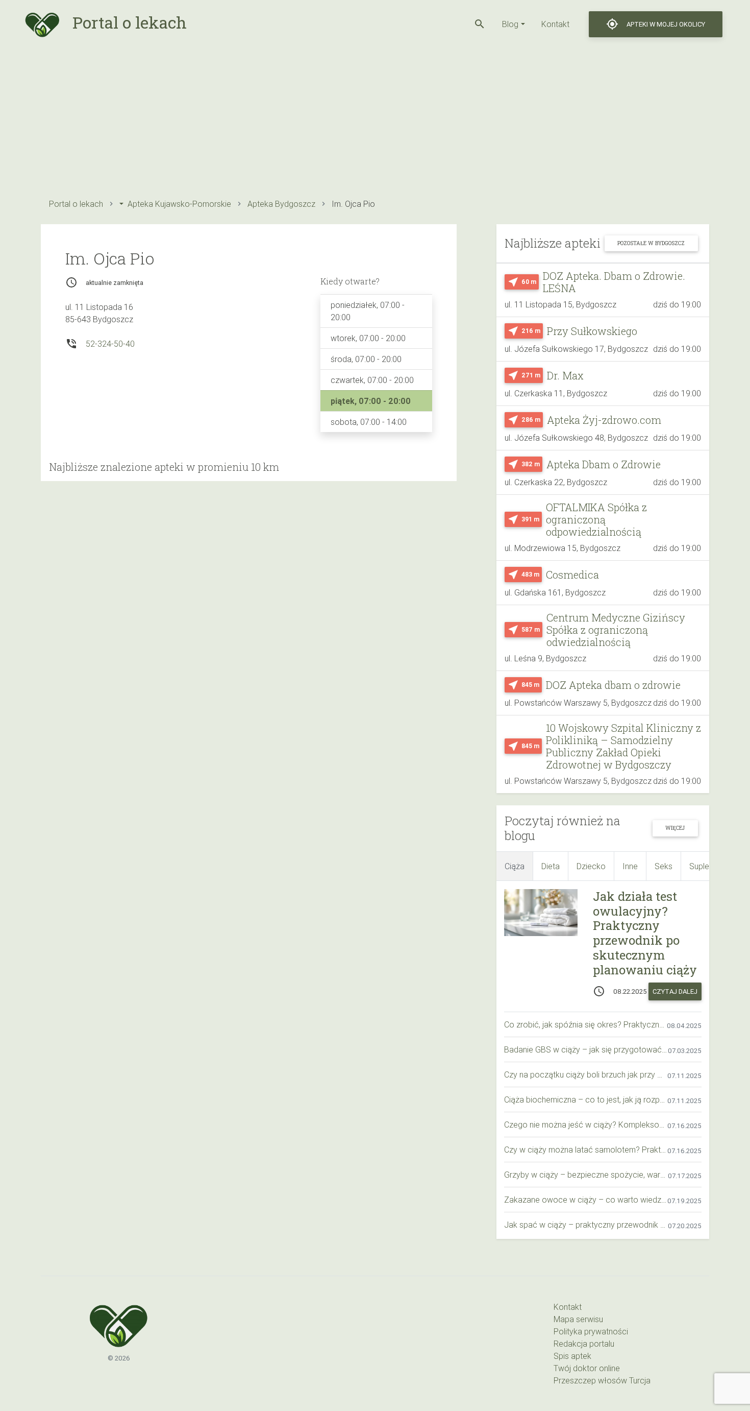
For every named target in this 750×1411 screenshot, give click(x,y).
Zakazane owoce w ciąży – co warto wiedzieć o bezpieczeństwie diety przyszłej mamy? (585, 1199)
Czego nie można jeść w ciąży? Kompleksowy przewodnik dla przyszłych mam (585, 1124)
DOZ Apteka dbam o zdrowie (613, 684)
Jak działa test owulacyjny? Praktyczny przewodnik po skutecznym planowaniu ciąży (645, 933)
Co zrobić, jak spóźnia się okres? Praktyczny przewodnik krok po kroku (585, 1024)
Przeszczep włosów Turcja (602, 1380)
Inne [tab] (630, 866)
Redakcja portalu (584, 1343)
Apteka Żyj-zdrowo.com (604, 419)
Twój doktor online (587, 1368)
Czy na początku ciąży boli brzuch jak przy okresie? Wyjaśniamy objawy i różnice (585, 1074)
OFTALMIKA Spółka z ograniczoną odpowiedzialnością (596, 519)
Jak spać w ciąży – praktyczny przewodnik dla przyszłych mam (586, 1224)
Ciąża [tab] (514, 866)
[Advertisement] (347, 120)
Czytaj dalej (675, 991)
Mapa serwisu (578, 1319)
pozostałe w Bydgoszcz (651, 243)
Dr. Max (565, 375)
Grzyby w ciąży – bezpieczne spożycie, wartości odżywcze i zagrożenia (586, 1174)
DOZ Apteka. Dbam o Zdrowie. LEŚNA (614, 282)
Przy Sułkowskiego (592, 331)
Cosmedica (572, 574)
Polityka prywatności (591, 1331)
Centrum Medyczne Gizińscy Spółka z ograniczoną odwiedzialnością (615, 630)
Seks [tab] (663, 866)
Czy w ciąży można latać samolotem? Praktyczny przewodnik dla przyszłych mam (585, 1149)
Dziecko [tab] (591, 866)
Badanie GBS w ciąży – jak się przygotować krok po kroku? (586, 1049)
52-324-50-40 (110, 344)
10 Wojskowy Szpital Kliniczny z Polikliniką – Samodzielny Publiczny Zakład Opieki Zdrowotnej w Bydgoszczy (623, 746)
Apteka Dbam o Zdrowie (603, 464)
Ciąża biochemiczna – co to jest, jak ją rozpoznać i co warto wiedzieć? (585, 1099)
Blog (510, 24)
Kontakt (555, 24)
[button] (479, 24)
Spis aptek (572, 1356)
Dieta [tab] (550, 866)
